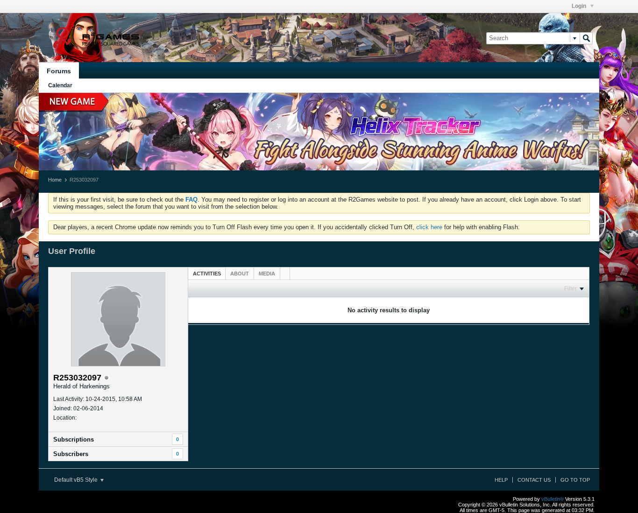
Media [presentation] (267, 273)
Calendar (60, 85)
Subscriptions (73, 439)
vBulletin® (552, 499)
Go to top (575, 480)
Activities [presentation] (207, 273)
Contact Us (534, 480)
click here (429, 227)
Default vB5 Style (76, 480)
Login (580, 6)
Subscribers (70, 453)
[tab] (207, 273)
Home (55, 180)
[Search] (586, 38)
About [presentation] (239, 273)
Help (501, 480)
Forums (59, 71)
